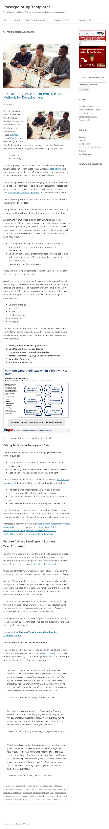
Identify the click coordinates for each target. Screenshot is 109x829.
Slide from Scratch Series (89, 147)
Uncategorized (46, 786)
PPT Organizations (84, 20)
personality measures (45, 796)
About (17, 20)
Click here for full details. (46, 564)
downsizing (17, 792)
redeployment (61, 796)
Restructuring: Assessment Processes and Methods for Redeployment (33, 95)
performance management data (21, 796)
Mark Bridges (54, 799)
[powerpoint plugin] (80, 44)
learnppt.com (84, 143)
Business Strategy (86, 106)
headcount (27, 792)
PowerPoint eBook (61, 20)
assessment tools (21, 789)
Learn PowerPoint (86, 113)
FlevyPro (61, 653)
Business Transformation (40, 789)
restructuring (16, 799)
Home (6, 20)
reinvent (7, 799)
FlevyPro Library (47, 653)
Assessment (8, 789)
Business (28, 786)
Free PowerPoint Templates (90, 109)
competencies (57, 789)
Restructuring (56, 168)
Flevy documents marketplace (38, 534)
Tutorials (82, 150)
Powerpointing (85, 120)
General (36, 786)
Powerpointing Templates (26, 6)
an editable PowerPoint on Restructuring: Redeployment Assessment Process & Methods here (29, 530)
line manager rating (41, 792)
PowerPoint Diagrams (36, 20)
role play (27, 799)
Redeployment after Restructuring (24, 192)
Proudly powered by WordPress (15, 824)
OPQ (52, 792)
